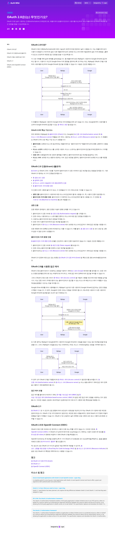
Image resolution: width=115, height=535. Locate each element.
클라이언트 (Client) (56, 134)
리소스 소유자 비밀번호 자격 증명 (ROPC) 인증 (50, 183)
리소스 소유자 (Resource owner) (84, 137)
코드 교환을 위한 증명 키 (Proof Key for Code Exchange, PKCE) (52, 448)
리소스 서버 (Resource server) (41, 137)
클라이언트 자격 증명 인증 (44, 186)
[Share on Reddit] (16, 29)
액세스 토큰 (64, 125)
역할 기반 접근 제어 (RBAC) (67, 395)
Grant (35, 171)
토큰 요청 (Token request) (62, 245)
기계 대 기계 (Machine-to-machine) (45, 200)
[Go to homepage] (13, 3)
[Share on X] (12, 29)
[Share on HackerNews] (23, 29)
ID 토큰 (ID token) (37, 434)
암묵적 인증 (39, 180)
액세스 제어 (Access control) (65, 278)
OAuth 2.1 (10, 61)
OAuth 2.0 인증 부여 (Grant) (70, 258)
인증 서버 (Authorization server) (87, 134)
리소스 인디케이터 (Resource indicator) (92, 448)
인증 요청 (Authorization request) (64, 214)
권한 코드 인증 (40, 178)
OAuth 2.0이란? (12, 49)
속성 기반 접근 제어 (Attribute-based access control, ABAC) (52, 397)
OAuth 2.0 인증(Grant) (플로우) (16, 53)
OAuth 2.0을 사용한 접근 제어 (16, 57)
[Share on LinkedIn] (20, 29)
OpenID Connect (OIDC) (39, 432)
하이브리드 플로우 (49, 441)
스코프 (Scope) (78, 271)
